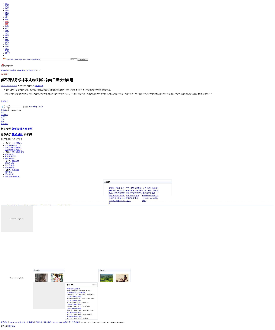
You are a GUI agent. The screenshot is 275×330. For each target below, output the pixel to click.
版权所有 (11, 326)
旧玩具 (7, 165)
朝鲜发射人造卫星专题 (26, 70)
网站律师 (47, 322)
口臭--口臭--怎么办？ (151, 188)
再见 (12, 165)
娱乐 (7, 10)
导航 (7, 51)
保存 (2, 112)
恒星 (7, 158)
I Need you (9, 154)
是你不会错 (9, 163)
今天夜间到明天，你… (13, 145)
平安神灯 (15, 170)
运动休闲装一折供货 (150, 196)
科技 (7, 17)
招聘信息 (38, 322)
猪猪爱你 (8, 172)
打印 (2, 119)
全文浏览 (4, 115)
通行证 (7, 53)
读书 (7, 35)
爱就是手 (15, 161)
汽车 (7, 26)
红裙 (7, 156)
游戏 (7, 31)
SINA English (57, 322)
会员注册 (66, 322)
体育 (7, 8)
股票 (7, 15)
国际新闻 (13, 70)
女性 (7, 33)
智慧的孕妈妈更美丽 (117, 196)
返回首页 (4, 124)
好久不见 (12, 156)
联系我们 (30, 322)
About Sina (13, 322)
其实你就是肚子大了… (13, 150)
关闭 (2, 121)
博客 (7, 19)
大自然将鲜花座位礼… (13, 148)
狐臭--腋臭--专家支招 (134, 190)
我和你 (11, 158)
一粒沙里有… (17, 143)
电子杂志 (18, 139)
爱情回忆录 (9, 174)
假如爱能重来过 (18, 152)
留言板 (3, 110)
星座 (7, 40)
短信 (7, 44)
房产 (7, 28)
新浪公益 (11, 139)
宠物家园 (15, 176)
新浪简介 (4, 322)
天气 (7, 42)
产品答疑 (75, 322)
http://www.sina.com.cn (9, 86)
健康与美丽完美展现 (133, 193)
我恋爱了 (12, 167)
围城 (7, 167)
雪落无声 (8, 176)
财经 (7, 13)
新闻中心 (4, 70)
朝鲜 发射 (17, 134)
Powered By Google (36, 107)
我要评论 (4, 101)
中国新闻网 (39, 86)
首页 (7, 4)
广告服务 (21, 322)
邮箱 (7, 49)
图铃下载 (4, 139)
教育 (7, 37)
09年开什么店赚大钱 (117, 198)
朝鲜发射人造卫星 (22, 128)
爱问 (7, 46)
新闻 (7, 6)
